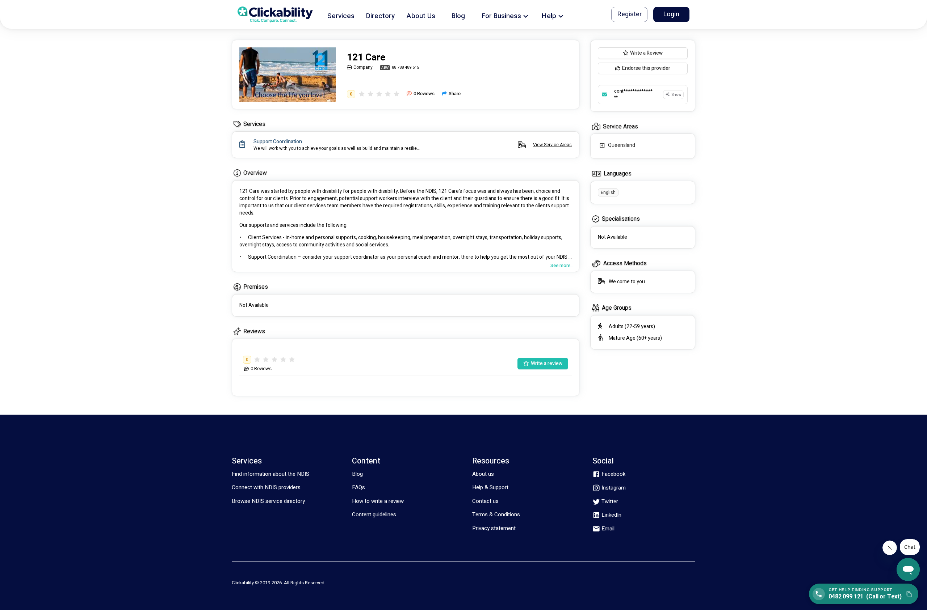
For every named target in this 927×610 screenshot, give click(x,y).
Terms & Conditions (496, 514)
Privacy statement (494, 528)
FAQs (358, 487)
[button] (341, 14)
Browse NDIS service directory (268, 501)
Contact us (485, 501)
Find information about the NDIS (270, 474)
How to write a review (378, 501)
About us (483, 474)
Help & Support (490, 487)
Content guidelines (374, 514)
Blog (357, 474)
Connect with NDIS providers (266, 487)
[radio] (362, 94)
